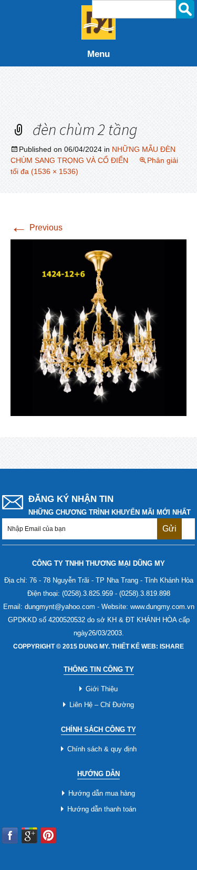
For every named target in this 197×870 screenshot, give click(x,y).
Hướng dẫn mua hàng (101, 793)
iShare (172, 646)
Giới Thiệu (102, 689)
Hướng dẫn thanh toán (101, 809)
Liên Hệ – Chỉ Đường (101, 705)
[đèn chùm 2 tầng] (98, 326)
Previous (37, 227)
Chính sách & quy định (102, 749)
